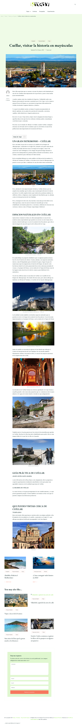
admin (7, 95)
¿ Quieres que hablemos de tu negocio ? (12, 723)
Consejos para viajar (37, 571)
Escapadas (42, 11)
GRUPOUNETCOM (34, 719)
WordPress (70, 717)
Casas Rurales (50, 11)
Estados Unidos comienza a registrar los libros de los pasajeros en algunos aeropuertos (42, 638)
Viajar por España (42, 41)
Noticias (35, 11)
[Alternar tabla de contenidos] (23, 137)
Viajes (27, 11)
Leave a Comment (8, 99)
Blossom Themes (58, 717)
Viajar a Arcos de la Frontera (13, 614)
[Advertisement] (41, 30)
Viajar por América (35, 632)
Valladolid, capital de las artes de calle (42, 603)
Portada (45, 571)
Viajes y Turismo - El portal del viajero (21, 717)
